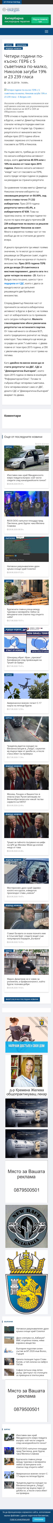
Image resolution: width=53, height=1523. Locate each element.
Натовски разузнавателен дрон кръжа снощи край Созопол (23, 567)
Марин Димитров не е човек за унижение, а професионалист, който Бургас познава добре (26, 981)
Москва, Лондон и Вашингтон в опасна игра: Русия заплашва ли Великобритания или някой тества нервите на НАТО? (25, 798)
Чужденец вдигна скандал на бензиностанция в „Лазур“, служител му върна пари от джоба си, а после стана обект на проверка (26, 749)
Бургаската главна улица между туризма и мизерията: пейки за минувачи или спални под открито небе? (25, 613)
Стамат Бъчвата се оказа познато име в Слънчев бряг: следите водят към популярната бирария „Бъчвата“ (26, 936)
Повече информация (20, 1519)
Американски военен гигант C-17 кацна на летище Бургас (24, 704)
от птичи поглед (12, 2)
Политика (21, 45)
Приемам (38, 1519)
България (10, 538)
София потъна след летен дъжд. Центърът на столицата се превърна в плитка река (31, 1373)
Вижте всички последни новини (22, 999)
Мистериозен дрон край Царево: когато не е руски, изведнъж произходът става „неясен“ (24, 890)
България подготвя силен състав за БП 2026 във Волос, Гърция (31, 1351)
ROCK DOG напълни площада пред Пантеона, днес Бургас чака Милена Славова (25, 523)
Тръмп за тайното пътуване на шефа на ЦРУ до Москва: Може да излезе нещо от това (26, 845)
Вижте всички (42, 443)
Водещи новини (13, 48)
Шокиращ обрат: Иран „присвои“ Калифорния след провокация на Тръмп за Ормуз (24, 660)
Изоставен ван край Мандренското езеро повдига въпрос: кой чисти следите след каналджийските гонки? (26, 478)
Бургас (9, 45)
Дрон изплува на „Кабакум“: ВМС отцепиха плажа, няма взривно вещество (30, 1340)
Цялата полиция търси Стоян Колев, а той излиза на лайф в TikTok (32, 1362)
